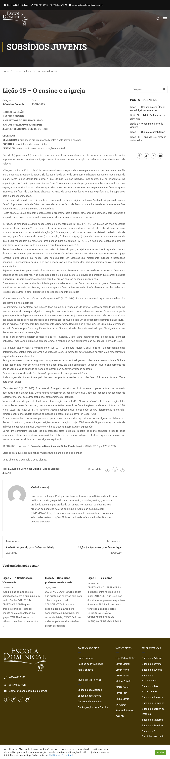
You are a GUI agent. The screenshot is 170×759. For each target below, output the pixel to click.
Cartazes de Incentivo (90, 701)
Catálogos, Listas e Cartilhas (94, 707)
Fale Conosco (85, 669)
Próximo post (114, 541)
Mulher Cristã (123, 681)
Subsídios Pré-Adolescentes (150, 689)
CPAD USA (121, 693)
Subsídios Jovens (152, 663)
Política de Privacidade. (62, 755)
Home (5, 71)
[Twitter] (115, 469)
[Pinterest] (122, 469)
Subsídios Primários (153, 703)
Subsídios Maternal (152, 719)
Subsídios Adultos (152, 658)
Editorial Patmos (125, 710)
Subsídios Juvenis (47, 71)
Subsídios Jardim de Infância (153, 711)
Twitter (146, 155)
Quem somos (85, 658)
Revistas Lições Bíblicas (17, 5)
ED (9, 468)
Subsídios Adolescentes (149, 678)
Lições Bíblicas (23, 71)
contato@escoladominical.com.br (87, 5)
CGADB (120, 716)
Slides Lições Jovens (89, 695)
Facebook (139, 155)
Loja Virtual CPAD (125, 658)
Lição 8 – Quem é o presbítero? (147, 132)
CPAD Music (122, 675)
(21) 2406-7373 (60, 5)
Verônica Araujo (40, 487)
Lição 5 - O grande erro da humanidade (30, 547)
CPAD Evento (123, 687)
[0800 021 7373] (5, 677)
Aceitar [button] (160, 752)
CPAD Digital (123, 663)
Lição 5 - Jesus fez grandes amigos (100, 547)
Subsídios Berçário (152, 725)
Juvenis (37, 468)
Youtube (160, 155)
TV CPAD (121, 704)
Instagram (153, 155)
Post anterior (13, 541)
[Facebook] (107, 469)
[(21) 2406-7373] (5, 685)
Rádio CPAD (122, 698)
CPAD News (122, 669)
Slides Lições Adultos (90, 689)
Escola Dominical (22, 468)
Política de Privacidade (90, 663)
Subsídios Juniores (152, 697)
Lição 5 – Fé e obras (99, 578)
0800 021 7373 (41, 5)
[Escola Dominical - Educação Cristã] (15, 18)
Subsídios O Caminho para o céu (153, 734)
